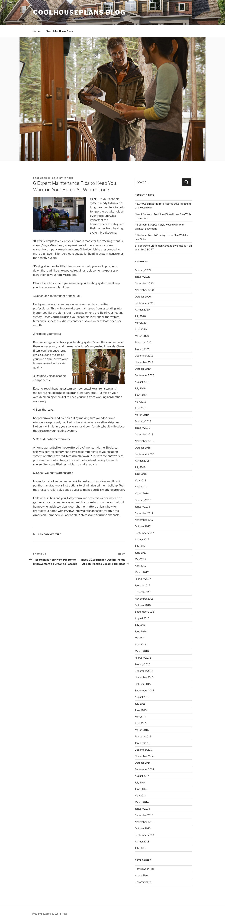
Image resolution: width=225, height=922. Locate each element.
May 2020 (141, 322)
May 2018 (140, 480)
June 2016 (141, 631)
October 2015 (143, 683)
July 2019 (140, 388)
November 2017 (144, 519)
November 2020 (144, 289)
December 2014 (144, 749)
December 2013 (144, 815)
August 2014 (142, 775)
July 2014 (140, 782)
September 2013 (144, 834)
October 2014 (143, 762)
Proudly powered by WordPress (49, 913)
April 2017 (140, 565)
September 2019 (144, 375)
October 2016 (143, 605)
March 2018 (142, 493)
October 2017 (142, 526)
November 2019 (144, 362)
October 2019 (143, 368)
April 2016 (140, 644)
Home (36, 31)
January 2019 (142, 427)
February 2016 (143, 657)
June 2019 (141, 394)
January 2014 (142, 808)
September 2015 (144, 690)
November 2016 (144, 598)
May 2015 (140, 716)
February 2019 (143, 421)
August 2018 (142, 460)
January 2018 (142, 506)
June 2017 (140, 552)
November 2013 (144, 821)
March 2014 (142, 802)
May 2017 (140, 559)
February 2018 (143, 500)
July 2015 (140, 703)
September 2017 (144, 532)
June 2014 (141, 788)
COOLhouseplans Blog (79, 12)
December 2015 (144, 670)
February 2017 (143, 578)
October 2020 (143, 296)
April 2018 (140, 486)
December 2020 (144, 283)
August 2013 (142, 841)
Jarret (69, 178)
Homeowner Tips (50, 534)
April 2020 (141, 329)
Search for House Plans (59, 31)
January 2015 (142, 742)
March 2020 (142, 335)
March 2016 (142, 651)
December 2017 (144, 513)
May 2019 (140, 401)
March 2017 (142, 572)
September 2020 (144, 303)
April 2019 (140, 408)
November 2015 (144, 677)
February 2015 (143, 736)
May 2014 (140, 795)
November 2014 (144, 756)
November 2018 (144, 440)
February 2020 (143, 342)
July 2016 (140, 624)
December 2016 (144, 591)
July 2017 (140, 545)
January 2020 (142, 349)
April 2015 (140, 723)
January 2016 (142, 664)
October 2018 (143, 447)
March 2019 (142, 414)
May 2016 (140, 637)
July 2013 (140, 847)
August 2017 (142, 539)
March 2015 (142, 729)
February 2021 (143, 270)
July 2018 (140, 467)
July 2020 (140, 316)
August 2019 (142, 381)
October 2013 (143, 828)
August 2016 (142, 618)
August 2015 (142, 696)
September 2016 (144, 611)
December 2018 (144, 434)
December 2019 (144, 355)
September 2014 (144, 769)
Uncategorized (143, 881)
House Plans (142, 875)
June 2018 (141, 473)
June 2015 (141, 710)
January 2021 (142, 276)
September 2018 (144, 454)
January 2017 (142, 585)
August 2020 (142, 309)
